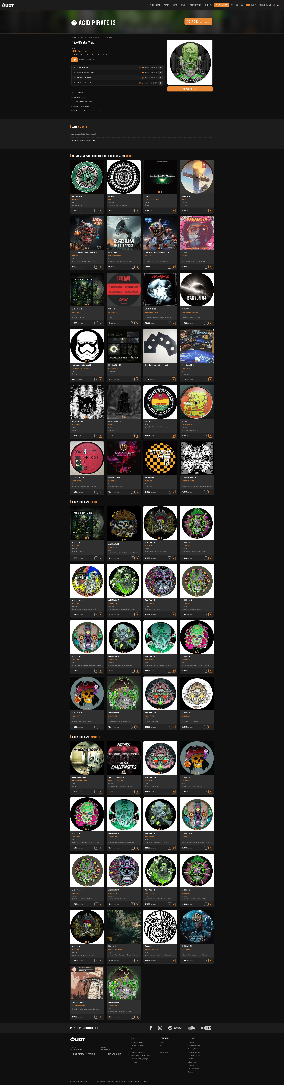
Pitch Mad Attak (125, 609)
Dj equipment (164, 1052)
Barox (111, 553)
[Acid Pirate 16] (197, 581)
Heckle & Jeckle (115, 609)
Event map (191, 1065)
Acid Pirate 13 (150, 656)
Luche (130, 553)
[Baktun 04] (197, 289)
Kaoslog (75, 1009)
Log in (92, 140)
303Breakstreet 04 (189, 477)
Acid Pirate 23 (77, 309)
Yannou (206, 665)
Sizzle (94, 609)
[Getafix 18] (160, 402)
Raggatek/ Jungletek (138, 1052)
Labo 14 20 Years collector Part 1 (84, 252)
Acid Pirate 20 (187, 542)
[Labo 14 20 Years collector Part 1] (87, 233)
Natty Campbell (91, 486)
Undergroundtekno (152, 199)
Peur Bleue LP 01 (188, 365)
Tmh (97, 1009)
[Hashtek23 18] (87, 177)
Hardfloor (184, 427)
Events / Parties (268, 5)
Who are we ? (192, 1062)
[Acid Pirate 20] (197, 523)
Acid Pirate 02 (187, 713)
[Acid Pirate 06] (124, 693)
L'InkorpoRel (186, 551)
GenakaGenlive (187, 425)
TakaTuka (162, 665)
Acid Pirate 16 (187, 600)
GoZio (90, 609)
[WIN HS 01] (124, 289)
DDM (109, 199)
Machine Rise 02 (114, 365)
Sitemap (145, 1081)
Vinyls (162, 1042)
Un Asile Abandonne (79, 777)
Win (111, 318)
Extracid (84, 609)
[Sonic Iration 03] (87, 458)
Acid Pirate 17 (150, 600)
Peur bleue (186, 368)
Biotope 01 (112, 946)
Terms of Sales (121, 1081)
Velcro (80, 205)
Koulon (156, 665)
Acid (73, 202)
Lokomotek (100, 55)
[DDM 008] (124, 177)
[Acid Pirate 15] (87, 637)
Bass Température (121, 205)
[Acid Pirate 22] (124, 523)
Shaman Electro (151, 949)
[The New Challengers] (124, 758)
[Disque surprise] (206, 5)
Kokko (93, 55)
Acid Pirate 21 (150, 542)
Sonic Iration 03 (78, 477)
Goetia (117, 261)
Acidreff (112, 205)
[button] (171, 5)
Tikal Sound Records (190, 312)
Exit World (196, 486)
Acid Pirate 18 (113, 600)
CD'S (175, 5)
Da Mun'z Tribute (151, 309)
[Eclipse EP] (160, 177)
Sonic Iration (77, 481)
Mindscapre (205, 955)
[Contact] (232, 5)
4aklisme (149, 318)
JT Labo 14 (76, 261)
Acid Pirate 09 (77, 713)
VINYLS (166, 5)
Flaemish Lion (192, 955)
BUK (153, 722)
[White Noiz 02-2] (87, 402)
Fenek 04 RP (186, 196)
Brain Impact (77, 665)
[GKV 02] (197, 402)
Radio (252, 5)
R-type (75, 374)
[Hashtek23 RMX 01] (124, 458)
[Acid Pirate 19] (87, 581)
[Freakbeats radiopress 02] (87, 346)
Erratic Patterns (78, 1006)
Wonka (121, 486)
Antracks (149, 481)
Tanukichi (130, 786)
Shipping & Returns (194, 1049)
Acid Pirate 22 (113, 544)
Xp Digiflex (112, 312)
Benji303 (158, 427)
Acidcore (111, 202)
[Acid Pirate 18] (124, 581)
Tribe (73, 48)
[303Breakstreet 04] (197, 458)
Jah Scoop (165, 427)
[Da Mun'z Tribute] (160, 289)
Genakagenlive (187, 430)
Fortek (75, 318)
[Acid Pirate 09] (87, 693)
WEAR (183, 5)
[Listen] (160, 67)
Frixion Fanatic (119, 955)
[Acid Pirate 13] (160, 637)
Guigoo (148, 609)
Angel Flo (163, 318)
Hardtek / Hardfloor (137, 1046)
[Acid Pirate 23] (87, 289)
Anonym (112, 430)
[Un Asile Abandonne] (87, 758)
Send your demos (193, 1068)
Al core (112, 261)
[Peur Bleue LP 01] (197, 346)
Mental (110, 427)
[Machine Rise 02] (124, 346)
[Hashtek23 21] (197, 927)
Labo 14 (83, 261)
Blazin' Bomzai (187, 486)
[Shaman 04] (160, 927)
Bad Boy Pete (150, 427)
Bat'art (112, 955)
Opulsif (75, 256)
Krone (85, 1009)
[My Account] (237, 5)
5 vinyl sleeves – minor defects (157, 365)
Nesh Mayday (114, 486)
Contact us (191, 1072)
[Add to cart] (74, 59)
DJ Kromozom (150, 955)
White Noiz (76, 425)
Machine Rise (113, 368)
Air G (147, 551)
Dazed (185, 955)
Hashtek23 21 (187, 946)
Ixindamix (128, 955)
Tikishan (198, 551)
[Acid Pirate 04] (160, 693)
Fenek (184, 199)
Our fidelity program (194, 1055)
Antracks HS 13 (150, 477)
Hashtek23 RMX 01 (115, 477)
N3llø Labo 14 (91, 261)
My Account (114, 1054)
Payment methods (194, 1052)
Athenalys (186, 318)
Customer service (194, 1046)
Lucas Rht (186, 205)
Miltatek (135, 553)
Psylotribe (123, 786)
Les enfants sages (206, 486)
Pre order (134, 1062)
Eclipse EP (149, 196)
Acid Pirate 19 (77, 600)
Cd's (161, 1046)
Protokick (112, 372)
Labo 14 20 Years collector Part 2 (157, 252)
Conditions (191, 1042)
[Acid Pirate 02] (197, 693)
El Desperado (84, 55)
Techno (74, 484)
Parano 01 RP (187, 252)
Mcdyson (123, 261)
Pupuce (197, 318)
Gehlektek (113, 665)
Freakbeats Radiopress (81, 368)
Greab (118, 665)
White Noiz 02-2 (78, 421)
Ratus (133, 609)
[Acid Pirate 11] (197, 637)
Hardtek (147, 202)
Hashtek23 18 (77, 196)
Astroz (148, 722)
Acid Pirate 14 (113, 656)
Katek (158, 955)
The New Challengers (116, 777)
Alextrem (186, 374)
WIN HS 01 (112, 309)
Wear (161, 1049)
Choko (75, 205)
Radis (193, 551)
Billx (147, 205)
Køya (125, 553)
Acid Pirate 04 (150, 713)
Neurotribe (168, 955)
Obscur (111, 425)
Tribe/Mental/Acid (82, 42)
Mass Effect (112, 252)
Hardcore (184, 202)
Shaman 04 (149, 946)
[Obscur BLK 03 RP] (124, 402)
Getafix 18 (149, 421)
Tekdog (195, 430)
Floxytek (112, 786)
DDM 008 (111, 196)
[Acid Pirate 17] (160, 581)
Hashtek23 (76, 199)
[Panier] (241, 5)
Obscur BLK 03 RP (115, 421)
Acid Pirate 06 (113, 713)
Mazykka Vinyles (151, 312)
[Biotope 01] (124, 927)
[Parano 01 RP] (197, 233)
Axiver (169, 318)
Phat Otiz (81, 318)
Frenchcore (111, 259)
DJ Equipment (195, 5)
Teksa (153, 609)
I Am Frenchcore (114, 256)
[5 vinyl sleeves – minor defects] (160, 346)
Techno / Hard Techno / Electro (141, 1055)
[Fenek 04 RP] (197, 177)
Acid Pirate (76, 312)
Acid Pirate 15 (77, 656)
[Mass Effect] (124, 233)
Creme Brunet (118, 553)
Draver (185, 609)
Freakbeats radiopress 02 (81, 365)
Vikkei (75, 430)
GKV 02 (184, 421)
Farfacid (185, 722)
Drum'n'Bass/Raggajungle (139, 1059)
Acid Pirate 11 (187, 656)
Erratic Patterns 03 (79, 1002)
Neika (117, 786)
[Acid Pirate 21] (160, 523)
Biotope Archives (115, 949)
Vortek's (109, 55)
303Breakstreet (188, 481)
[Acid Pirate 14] (124, 637)
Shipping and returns (134, 1081)
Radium (129, 261)
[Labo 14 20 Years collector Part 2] (160, 233)
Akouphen (156, 318)
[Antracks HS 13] (160, 458)
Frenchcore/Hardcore (138, 1049)
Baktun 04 (185, 309)
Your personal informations (105, 1081)
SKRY (79, 722)
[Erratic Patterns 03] (87, 983)
